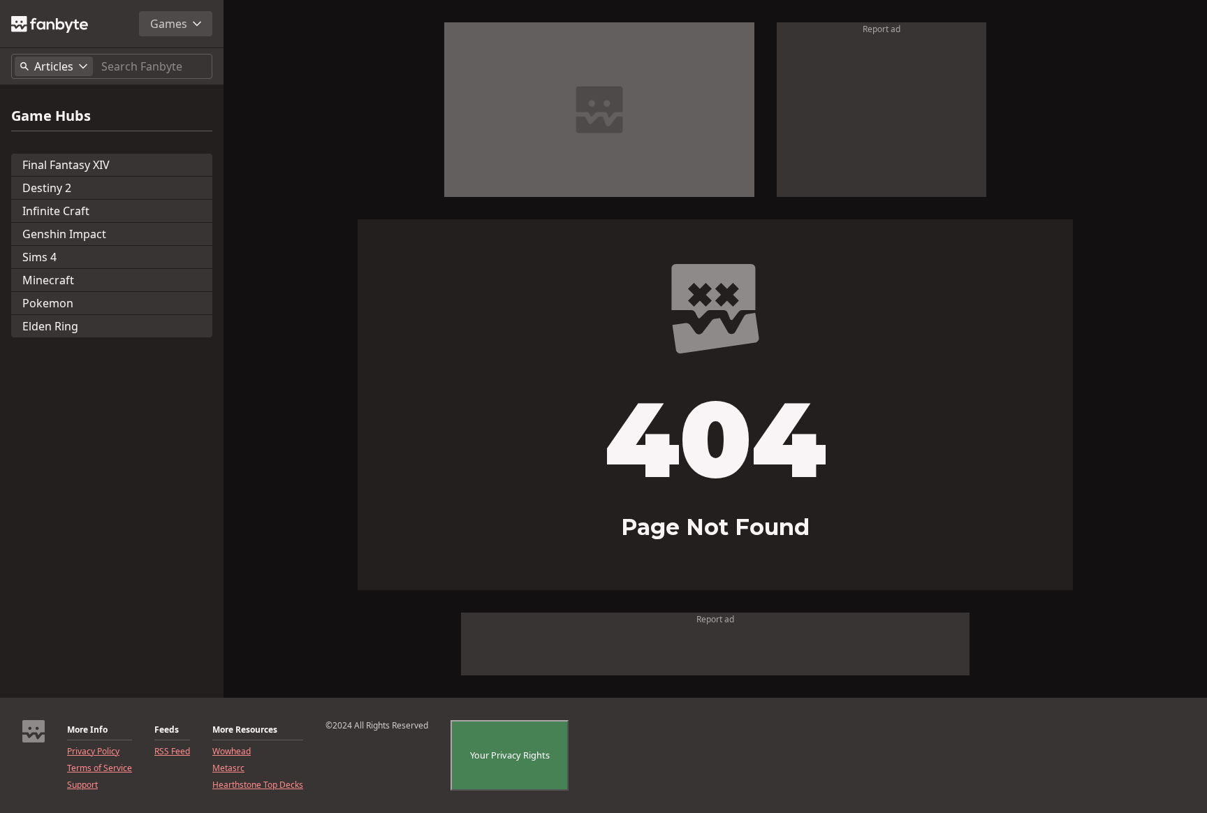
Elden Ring (50, 326)
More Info (87, 729)
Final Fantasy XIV (66, 165)
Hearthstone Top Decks (257, 785)
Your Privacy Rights (510, 755)
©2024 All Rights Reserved (376, 725)
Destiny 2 (46, 188)
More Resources (244, 729)
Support (82, 785)
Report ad (881, 29)
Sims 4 (39, 257)
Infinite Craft (55, 211)
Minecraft (48, 280)
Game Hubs (51, 116)
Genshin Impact (64, 234)
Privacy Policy (93, 751)
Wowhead (231, 751)
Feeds (166, 729)
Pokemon (47, 303)
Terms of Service (99, 768)
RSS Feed (172, 751)
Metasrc (228, 768)
